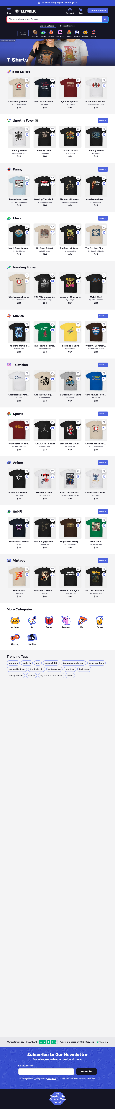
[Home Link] (25, 11)
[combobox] (54, 19)
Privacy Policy (51, 1079)
